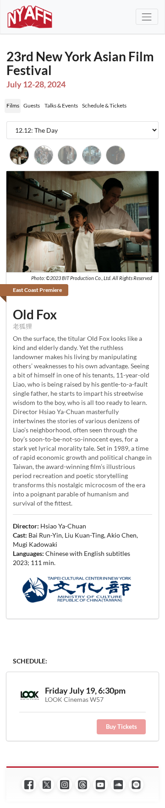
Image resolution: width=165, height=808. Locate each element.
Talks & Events (61, 105)
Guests (31, 105)
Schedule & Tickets (104, 105)
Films (12, 105)
